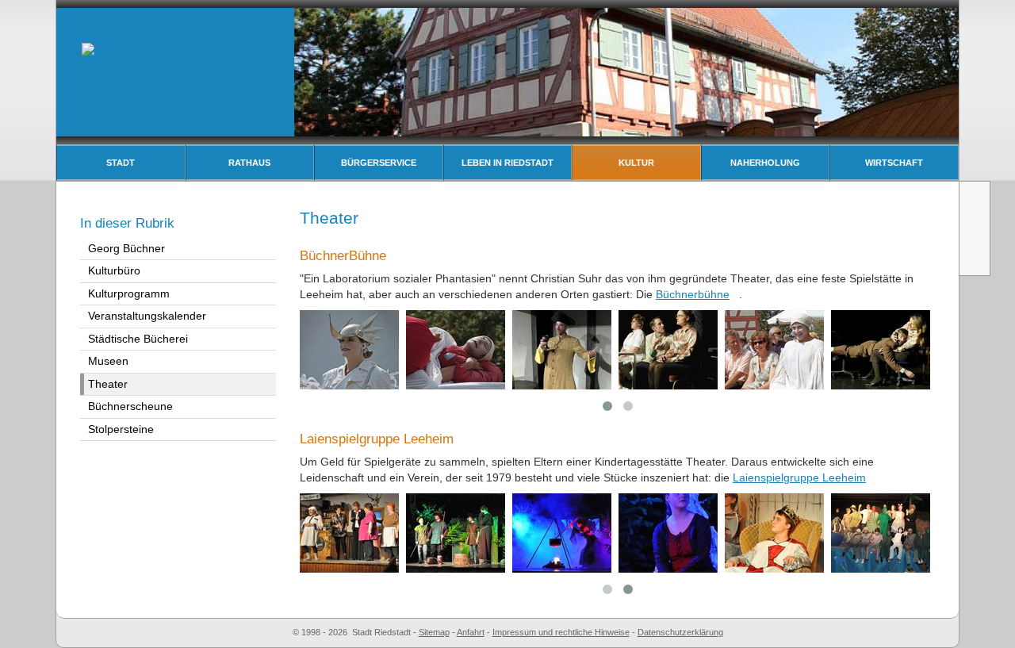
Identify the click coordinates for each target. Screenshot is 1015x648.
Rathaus (249, 162)
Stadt (120, 162)
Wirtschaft (894, 162)
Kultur (636, 162)
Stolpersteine (121, 429)
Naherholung (765, 162)
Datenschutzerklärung (680, 632)
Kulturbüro (114, 270)
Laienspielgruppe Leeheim (799, 477)
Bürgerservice (378, 162)
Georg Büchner (126, 248)
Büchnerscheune (130, 406)
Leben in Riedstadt (507, 162)
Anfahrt (471, 632)
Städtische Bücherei (138, 338)
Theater (108, 384)
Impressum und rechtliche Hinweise (561, 632)
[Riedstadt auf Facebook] (976, 256)
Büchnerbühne (693, 294)
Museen (108, 361)
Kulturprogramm (129, 293)
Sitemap (434, 632)
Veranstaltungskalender (147, 315)
